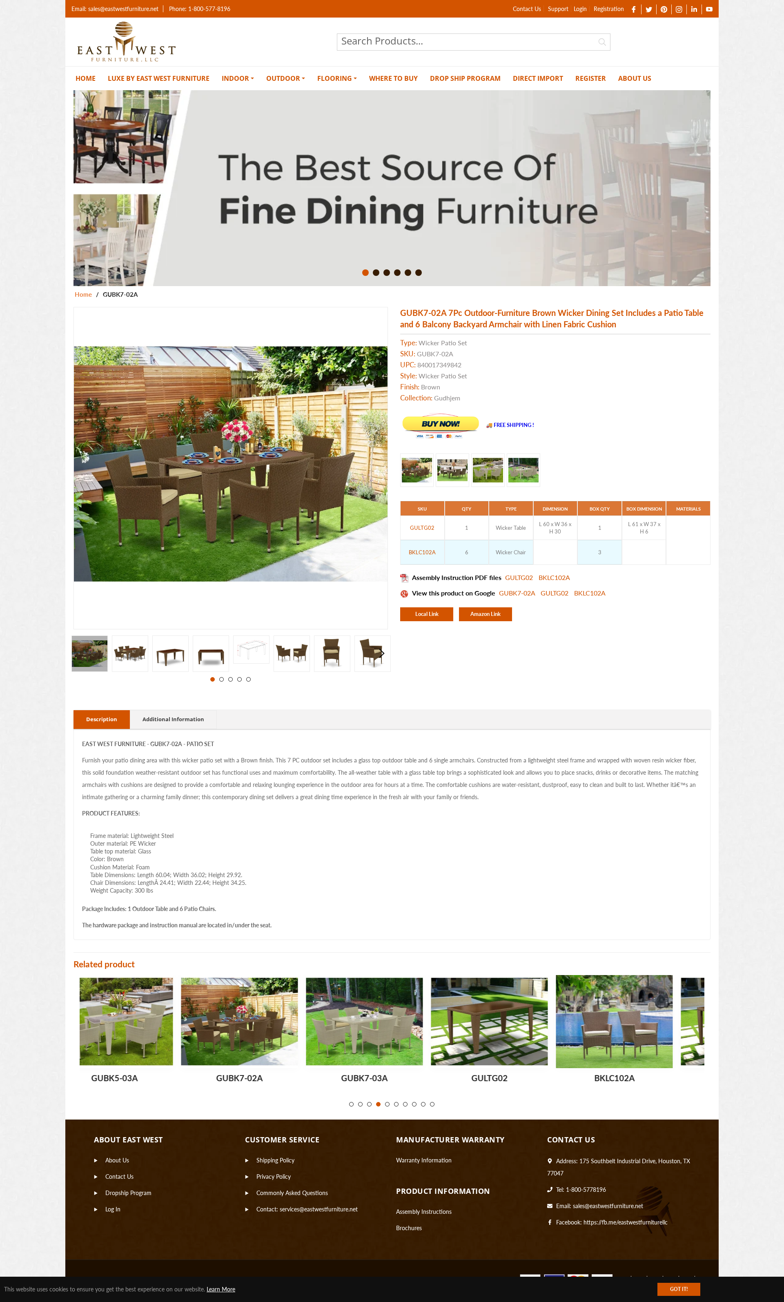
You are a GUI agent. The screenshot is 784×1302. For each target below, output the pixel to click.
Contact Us (527, 8)
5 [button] (408, 272)
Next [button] (382, 653)
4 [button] (397, 272)
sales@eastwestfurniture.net (608, 1205)
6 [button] (418, 272)
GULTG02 (520, 577)
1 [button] (365, 272)
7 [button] (405, 1104)
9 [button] (423, 1104)
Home (83, 294)
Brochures (409, 1227)
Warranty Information (424, 1160)
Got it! (679, 1289)
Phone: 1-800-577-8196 (199, 8)
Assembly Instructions (424, 1211)
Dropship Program (128, 1192)
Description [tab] (101, 719)
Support (558, 8)
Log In (112, 1209)
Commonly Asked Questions (292, 1192)
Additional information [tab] (173, 719)
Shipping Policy (275, 1160)
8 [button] (414, 1104)
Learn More (221, 1289)
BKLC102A (554, 577)
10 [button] (432, 1104)
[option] (392, 188)
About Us (117, 1160)
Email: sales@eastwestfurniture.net (114, 8)
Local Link (427, 614)
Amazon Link (485, 614)
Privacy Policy (273, 1176)
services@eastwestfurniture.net (319, 1209)
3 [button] (386, 272)
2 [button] (376, 272)
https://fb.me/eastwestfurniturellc (626, 1222)
